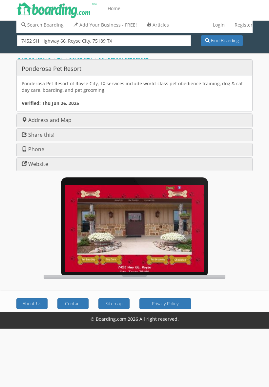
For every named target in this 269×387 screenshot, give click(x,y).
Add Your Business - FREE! (108, 25)
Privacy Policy (165, 303)
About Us (32, 303)
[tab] (134, 67)
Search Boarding (45, 25)
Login (219, 25)
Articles (161, 25)
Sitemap (114, 303)
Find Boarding (224, 40)
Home (114, 8)
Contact (73, 303)
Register (244, 25)
